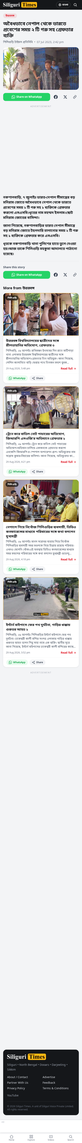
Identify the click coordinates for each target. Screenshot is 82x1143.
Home (11, 1139)
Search (70, 1139)
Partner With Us (17, 1082)
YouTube (13, 1095)
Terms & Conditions (56, 1088)
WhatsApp (19, 378)
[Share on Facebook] (56, 97)
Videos (51, 1139)
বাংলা (65, 4)
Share (39, 378)
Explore (31, 1139)
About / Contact (17, 1077)
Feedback (49, 1082)
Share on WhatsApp (29, 97)
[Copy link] (75, 97)
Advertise (49, 1077)
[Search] (75, 4)
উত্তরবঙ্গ (10, 15)
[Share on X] (65, 97)
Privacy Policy (16, 1088)
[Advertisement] (41, 150)
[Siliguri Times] (20, 5)
